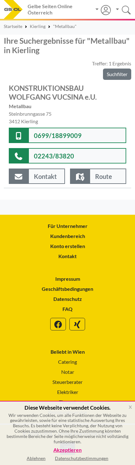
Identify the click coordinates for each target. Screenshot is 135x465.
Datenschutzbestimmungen (81, 458)
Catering (67, 362)
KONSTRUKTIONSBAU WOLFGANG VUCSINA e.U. (53, 92)
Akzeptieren (67, 450)
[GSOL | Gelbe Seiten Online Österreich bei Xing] (77, 324)
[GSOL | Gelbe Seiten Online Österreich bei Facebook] (58, 324)
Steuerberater (67, 382)
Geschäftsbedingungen (67, 289)
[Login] (103, 10)
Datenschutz (67, 299)
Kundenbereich (67, 236)
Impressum (67, 279)
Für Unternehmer (68, 226)
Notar (67, 372)
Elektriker (67, 392)
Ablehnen (36, 458)
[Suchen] (121, 9)
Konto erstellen (67, 246)
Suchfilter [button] (117, 74)
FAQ (67, 309)
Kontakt (67, 256)
